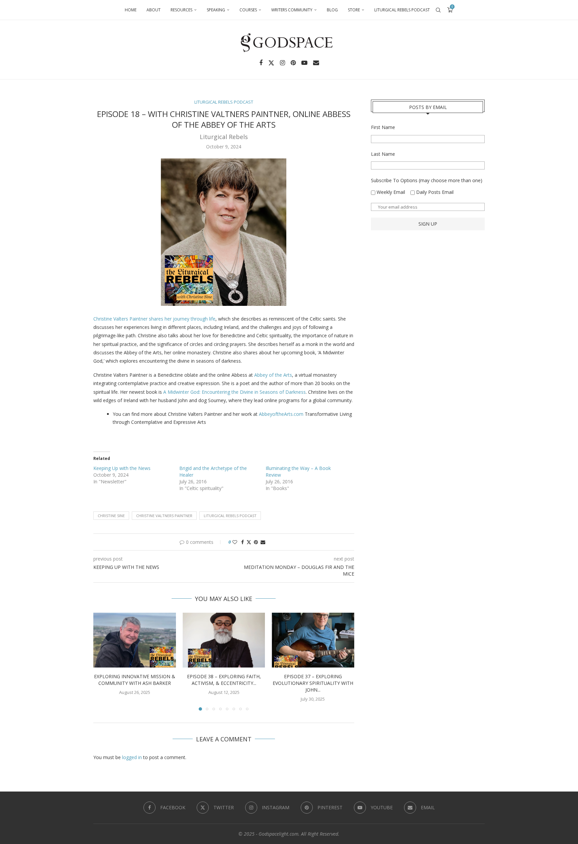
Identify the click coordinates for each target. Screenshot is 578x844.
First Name (383, 127)
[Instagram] (282, 63)
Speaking (216, 10)
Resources (181, 10)
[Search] (438, 10)
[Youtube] (304, 63)
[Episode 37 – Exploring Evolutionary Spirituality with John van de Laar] (313, 640)
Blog (332, 10)
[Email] (316, 63)
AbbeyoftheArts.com (281, 414)
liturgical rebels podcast (230, 515)
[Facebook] (261, 63)
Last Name (383, 154)
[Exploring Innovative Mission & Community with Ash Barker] (134, 640)
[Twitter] (271, 63)
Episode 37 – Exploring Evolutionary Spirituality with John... (313, 683)
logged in (132, 757)
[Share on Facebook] (242, 542)
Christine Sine (111, 515)
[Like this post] (234, 542)
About (154, 10)
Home (130, 10)
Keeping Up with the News (122, 468)
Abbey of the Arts (273, 375)
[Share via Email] (263, 542)
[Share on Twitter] (249, 542)
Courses (248, 10)
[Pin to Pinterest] (256, 542)
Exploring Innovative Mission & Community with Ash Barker (134, 679)
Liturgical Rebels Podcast (402, 10)
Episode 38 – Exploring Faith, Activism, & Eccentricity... (224, 679)
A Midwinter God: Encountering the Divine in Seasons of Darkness (234, 392)
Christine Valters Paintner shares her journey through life (154, 319)
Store (354, 10)
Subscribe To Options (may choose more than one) (426, 180)
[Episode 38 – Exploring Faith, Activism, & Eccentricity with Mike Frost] (224, 640)
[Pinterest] (293, 63)
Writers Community (291, 10)
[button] (102, 661)
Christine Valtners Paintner (164, 515)
